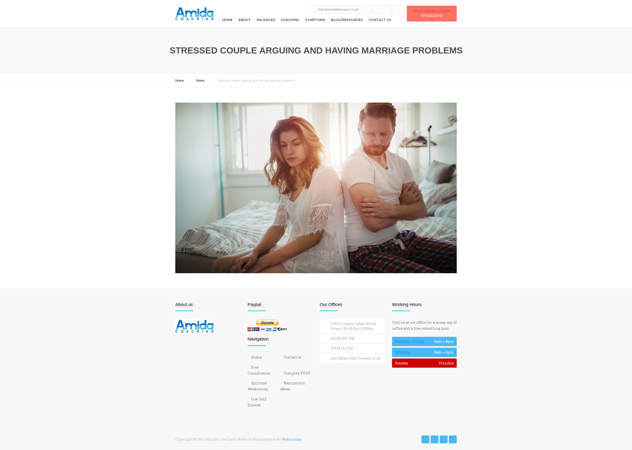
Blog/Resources (347, 20)
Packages (266, 20)
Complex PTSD (297, 373)
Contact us (380, 20)
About (244, 20)
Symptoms (315, 20)
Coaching (290, 20)
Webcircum (292, 439)
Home (227, 20)
